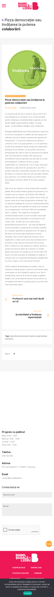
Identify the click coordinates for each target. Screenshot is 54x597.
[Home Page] (27, 558)
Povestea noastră (20, 573)
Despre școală (18, 568)
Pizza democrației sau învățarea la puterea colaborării (25, 101)
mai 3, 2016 (32, 108)
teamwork (9, 339)
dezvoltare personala (19, 336)
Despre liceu (36, 568)
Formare (38, 573)
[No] (51, 588)
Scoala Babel (12, 108)
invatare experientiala (38, 336)
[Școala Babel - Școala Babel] (28, 5)
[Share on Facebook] (14, 354)
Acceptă (27, 593)
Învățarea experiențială (15, 96)
